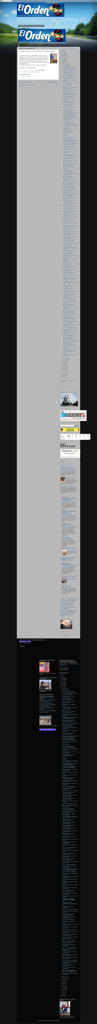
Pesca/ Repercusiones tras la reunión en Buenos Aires (69, 147)
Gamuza (33, 71)
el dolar (64, 636)
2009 (63, 62)
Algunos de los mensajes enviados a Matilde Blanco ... (70, 343)
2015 (63, 52)
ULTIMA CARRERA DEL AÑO (69, 67)
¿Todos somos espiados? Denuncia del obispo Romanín (70, 174)
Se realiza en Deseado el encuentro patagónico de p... (70, 330)
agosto (64, 361)
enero (64, 373)
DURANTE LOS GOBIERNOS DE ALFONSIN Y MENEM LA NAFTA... (69, 351)
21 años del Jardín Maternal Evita (70, 327)
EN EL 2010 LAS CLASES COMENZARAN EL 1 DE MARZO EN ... (70, 282)
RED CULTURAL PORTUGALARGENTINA (67, 564)
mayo (64, 366)
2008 (63, 375)
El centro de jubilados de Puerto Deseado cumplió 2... (69, 204)
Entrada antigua (52, 82)
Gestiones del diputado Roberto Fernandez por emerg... (69, 97)
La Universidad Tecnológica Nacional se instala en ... (68, 105)
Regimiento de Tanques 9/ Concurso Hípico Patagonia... (69, 318)
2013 (63, 55)
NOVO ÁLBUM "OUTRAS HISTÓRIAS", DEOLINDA (67, 539)
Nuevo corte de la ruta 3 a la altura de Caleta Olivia (70, 264)
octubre (64, 357)
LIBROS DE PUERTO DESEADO (36, 26)
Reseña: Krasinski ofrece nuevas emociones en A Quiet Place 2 (67, 614)
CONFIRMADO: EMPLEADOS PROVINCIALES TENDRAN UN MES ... (70, 278)
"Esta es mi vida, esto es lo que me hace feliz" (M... (70, 348)
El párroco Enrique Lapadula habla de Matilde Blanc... (70, 355)
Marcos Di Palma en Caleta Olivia (70, 309)
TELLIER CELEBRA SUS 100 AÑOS (70, 181)
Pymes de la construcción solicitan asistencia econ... (70, 232)
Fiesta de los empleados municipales (68, 289)
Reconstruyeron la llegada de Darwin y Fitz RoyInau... (69, 273)
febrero (64, 371)
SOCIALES (65, 134)
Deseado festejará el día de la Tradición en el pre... (69, 212)
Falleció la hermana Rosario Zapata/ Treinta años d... (70, 126)
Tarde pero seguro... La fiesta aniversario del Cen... (69, 132)
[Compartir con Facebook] (42, 70)
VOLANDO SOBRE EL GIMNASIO (70, 250)
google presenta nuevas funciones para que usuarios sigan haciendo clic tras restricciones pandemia (68, 611)
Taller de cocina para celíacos (69, 299)
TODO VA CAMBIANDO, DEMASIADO (66, 588)
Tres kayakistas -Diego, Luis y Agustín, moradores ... (69, 177)
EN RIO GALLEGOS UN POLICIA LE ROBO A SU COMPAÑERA (70, 113)
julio (64, 362)
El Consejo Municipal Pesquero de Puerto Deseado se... (70, 190)
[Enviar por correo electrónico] (38, 70)
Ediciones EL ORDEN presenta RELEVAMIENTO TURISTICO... (70, 116)
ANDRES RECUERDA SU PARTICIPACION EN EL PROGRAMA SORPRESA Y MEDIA (69, 501)
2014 (63, 53)
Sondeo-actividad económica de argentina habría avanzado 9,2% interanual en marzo (67, 603)
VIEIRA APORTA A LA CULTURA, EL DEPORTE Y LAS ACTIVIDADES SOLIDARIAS (46, 697)
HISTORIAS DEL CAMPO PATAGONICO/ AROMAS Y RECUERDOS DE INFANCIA (67, 514)
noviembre (65, 65)
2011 (63, 59)
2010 (63, 60)
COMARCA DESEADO (44, 712)
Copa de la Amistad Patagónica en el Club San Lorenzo (70, 335)
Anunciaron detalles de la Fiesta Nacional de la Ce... (69, 78)
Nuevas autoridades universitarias (70, 242)
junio (64, 364)
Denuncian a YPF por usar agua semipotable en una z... (69, 297)
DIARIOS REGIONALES (44, 706)
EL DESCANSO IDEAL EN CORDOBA (47, 704)
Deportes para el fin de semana (69, 320)
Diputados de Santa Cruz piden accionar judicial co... (69, 206)
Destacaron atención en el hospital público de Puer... (70, 161)
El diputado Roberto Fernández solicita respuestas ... (69, 201)
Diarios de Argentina (64, 669)
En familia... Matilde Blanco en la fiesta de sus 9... (69, 345)
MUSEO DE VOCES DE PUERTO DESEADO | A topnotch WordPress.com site (69, 559)
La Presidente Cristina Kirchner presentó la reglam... (69, 171)
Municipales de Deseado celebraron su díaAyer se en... (70, 256)
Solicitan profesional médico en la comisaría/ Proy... (70, 220)
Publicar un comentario (25, 76)
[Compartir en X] (41, 70)
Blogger (57, 1020)
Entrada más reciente (25, 82)
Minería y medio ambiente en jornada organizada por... (69, 184)
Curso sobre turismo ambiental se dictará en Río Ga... (70, 226)
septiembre (65, 359)
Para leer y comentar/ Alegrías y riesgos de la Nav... (69, 72)
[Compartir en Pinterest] (43, 70)
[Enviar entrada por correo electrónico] (36, 70)
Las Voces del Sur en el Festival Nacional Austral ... (69, 215)
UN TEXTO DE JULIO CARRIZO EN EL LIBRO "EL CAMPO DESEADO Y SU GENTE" (69, 527)
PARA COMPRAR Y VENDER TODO (47, 700)
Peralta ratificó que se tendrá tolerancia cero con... (69, 198)
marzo (64, 369)
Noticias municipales (67, 121)
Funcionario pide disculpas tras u (69, 163)
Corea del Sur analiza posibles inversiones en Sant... (69, 111)
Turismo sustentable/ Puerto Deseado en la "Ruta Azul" (69, 138)
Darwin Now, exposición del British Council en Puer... (70, 234)
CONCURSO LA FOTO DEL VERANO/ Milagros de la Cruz (71, 579)
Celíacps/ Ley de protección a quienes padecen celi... (69, 305)
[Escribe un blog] (39, 70)
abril (64, 368)
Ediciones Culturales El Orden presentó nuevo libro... (69, 75)
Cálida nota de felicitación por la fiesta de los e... (69, 229)
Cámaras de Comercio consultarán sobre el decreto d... (70, 245)
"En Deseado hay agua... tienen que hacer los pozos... (70, 129)
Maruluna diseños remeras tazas (46, 703)
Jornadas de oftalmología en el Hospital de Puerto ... (69, 165)
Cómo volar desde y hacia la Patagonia (47, 710)
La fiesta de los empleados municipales (68, 286)
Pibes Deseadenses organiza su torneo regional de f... (69, 237)
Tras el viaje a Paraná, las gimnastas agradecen (68, 253)
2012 (63, 57)
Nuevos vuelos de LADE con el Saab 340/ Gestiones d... (69, 338)
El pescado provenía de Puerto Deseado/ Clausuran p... (69, 102)
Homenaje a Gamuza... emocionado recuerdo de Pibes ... (70, 84)
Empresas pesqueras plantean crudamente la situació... (69, 155)
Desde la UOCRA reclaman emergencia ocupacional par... (69, 187)
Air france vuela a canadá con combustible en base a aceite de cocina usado (68, 607)
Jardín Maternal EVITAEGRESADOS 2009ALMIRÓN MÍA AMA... (70, 141)
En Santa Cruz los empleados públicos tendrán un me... (69, 295)
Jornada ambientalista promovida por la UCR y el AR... (70, 209)
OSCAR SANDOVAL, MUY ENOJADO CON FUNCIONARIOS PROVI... (70, 248)
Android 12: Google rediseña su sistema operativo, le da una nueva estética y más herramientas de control (69, 600)
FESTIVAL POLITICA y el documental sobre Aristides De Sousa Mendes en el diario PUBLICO (69, 566)
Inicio (39, 82)
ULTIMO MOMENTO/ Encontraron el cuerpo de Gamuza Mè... (70, 70)
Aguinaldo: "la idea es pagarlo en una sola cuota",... (69, 108)
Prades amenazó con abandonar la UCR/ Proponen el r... (70, 315)
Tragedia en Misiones (67, 85)
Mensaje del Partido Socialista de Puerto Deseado (69, 192)
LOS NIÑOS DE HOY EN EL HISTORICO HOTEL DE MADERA (72, 551)
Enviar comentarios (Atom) (30, 85)
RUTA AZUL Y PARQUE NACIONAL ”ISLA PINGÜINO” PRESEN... (70, 144)
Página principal (22, 26)
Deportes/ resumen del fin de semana (70, 790)
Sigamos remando (66, 585)
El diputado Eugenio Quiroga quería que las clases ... (70, 267)
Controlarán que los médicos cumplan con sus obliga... (69, 240)
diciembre (65, 64)
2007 (63, 377)
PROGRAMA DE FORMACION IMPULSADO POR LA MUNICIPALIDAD (68, 487)
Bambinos (26, 71)
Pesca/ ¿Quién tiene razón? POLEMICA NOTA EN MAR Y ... (70, 124)
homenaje (37, 71)
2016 (63, 50)
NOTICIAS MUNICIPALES (44, 701)
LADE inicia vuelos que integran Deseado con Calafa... (69, 322)
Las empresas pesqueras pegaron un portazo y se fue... (70, 158)
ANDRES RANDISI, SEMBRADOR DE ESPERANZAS (69, 499)
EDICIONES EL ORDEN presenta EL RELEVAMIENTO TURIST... (70, 94)
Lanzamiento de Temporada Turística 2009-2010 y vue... (69, 312)
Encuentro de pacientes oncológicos (70, 340)
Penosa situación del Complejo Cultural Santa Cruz (69, 270)
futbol (29, 71)
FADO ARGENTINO (66, 537)
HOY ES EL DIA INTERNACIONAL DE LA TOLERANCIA (70, 195)
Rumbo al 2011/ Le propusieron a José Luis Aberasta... (70, 88)
